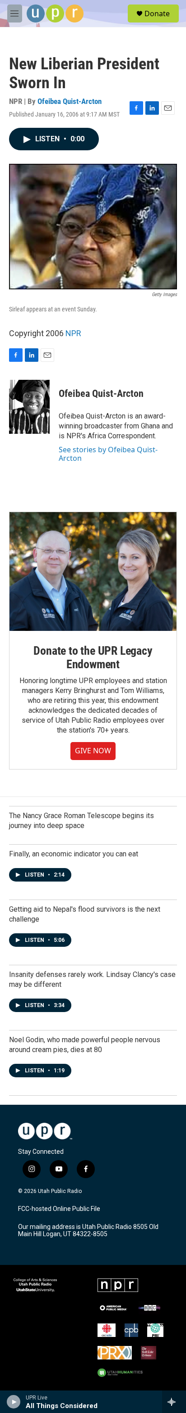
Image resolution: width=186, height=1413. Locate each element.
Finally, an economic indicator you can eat (73, 854)
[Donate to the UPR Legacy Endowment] (93, 571)
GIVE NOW (93, 751)
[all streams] (174, 1401)
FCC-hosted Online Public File (59, 1209)
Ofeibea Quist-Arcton (69, 101)
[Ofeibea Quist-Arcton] (29, 407)
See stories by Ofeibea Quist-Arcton (108, 454)
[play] (13, 1401)
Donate (157, 13)
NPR (73, 333)
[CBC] (107, 1330)
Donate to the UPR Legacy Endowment (92, 657)
